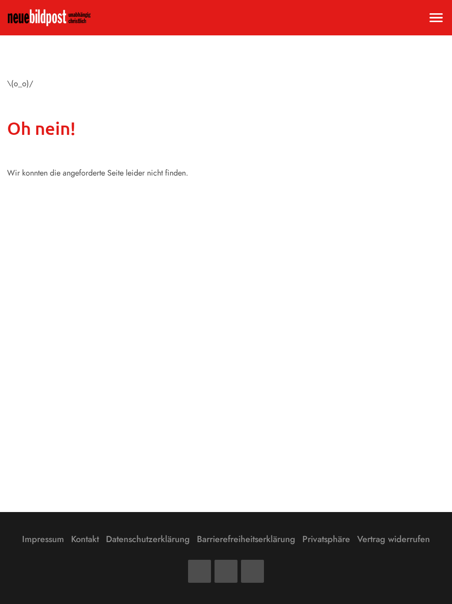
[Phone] (252, 571)
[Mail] (226, 571)
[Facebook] (199, 571)
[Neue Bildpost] (49, 18)
